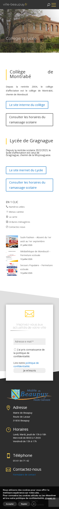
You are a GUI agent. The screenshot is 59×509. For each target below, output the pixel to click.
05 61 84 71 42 (21, 460)
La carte (12, 216)
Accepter (10, 504)
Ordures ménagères (19, 221)
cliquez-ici (50, 498)
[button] (55, 3)
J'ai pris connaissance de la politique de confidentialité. (29, 353)
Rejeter (24, 504)
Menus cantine (16, 211)
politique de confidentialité (26, 364)
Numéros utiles (16, 206)
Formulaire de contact (24, 474)
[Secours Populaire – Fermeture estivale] (12, 270)
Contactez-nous (16, 226)
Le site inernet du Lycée (26, 170)
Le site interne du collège (27, 105)
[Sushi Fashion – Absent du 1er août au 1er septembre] (12, 242)
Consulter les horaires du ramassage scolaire (27, 119)
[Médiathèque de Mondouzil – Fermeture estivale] (12, 256)
